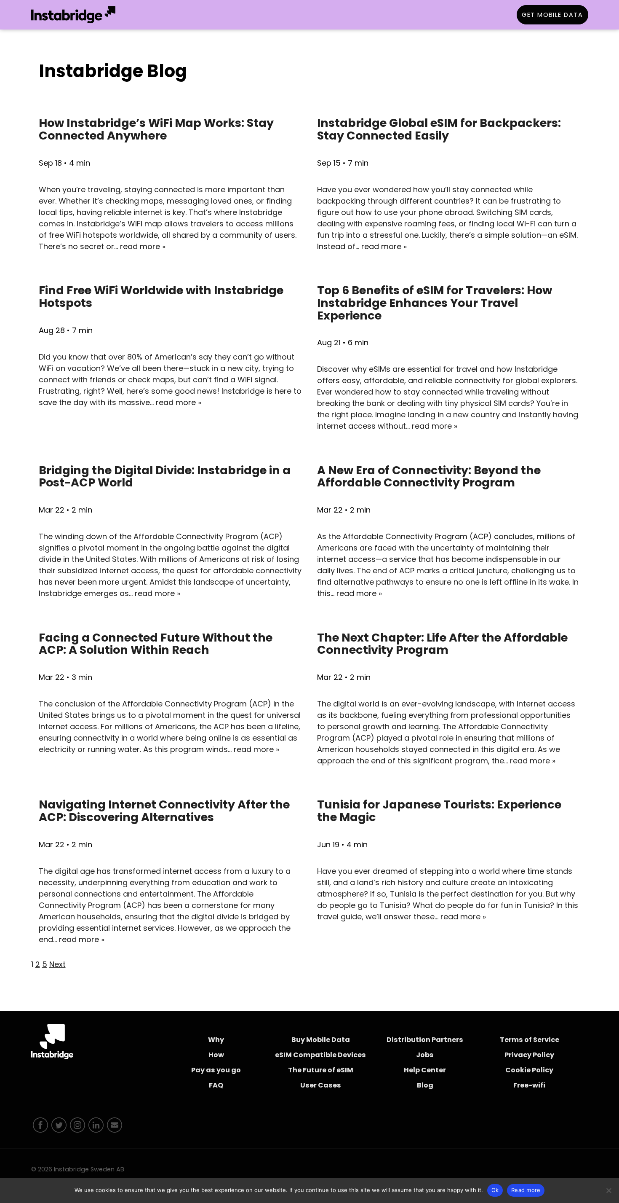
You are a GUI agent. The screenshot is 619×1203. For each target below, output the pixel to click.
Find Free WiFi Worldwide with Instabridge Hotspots (161, 296)
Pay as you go (216, 1070)
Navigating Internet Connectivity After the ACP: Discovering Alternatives (164, 811)
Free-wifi (529, 1085)
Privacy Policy (529, 1055)
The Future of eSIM (320, 1070)
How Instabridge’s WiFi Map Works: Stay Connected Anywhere (156, 129)
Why (216, 1040)
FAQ (216, 1085)
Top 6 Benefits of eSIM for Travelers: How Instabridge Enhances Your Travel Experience (434, 302)
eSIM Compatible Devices (320, 1055)
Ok (495, 1190)
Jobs (425, 1055)
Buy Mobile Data (320, 1040)
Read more (525, 1190)
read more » (142, 246)
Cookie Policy (529, 1070)
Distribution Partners (425, 1040)
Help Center (425, 1070)
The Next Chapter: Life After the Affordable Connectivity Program (442, 644)
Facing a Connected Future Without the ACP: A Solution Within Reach (155, 644)
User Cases (320, 1085)
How (216, 1055)
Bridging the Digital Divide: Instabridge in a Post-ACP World (165, 476)
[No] (608, 1190)
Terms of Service (529, 1040)
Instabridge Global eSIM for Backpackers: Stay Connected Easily (439, 129)
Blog (425, 1085)
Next (57, 964)
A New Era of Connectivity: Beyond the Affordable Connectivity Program (429, 476)
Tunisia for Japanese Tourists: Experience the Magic (439, 811)
